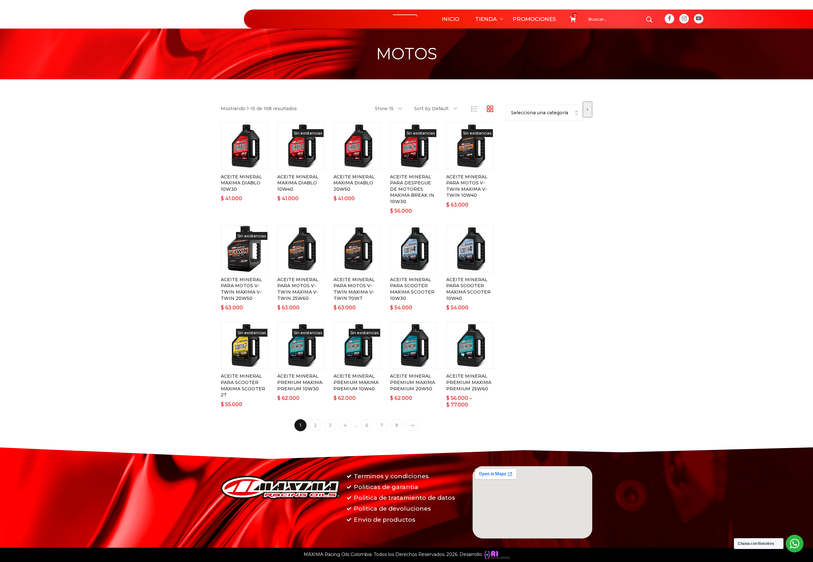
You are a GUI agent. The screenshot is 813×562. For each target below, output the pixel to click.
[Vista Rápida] (252, 162)
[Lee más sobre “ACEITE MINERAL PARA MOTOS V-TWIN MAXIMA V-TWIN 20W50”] (236, 265)
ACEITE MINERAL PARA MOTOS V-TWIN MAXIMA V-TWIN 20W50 (241, 289)
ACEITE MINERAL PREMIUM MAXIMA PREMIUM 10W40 (356, 382)
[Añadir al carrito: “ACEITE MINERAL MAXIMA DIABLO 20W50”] (349, 162)
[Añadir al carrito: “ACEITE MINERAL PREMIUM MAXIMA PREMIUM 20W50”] (405, 362)
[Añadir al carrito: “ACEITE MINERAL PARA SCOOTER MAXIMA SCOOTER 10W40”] (461, 265)
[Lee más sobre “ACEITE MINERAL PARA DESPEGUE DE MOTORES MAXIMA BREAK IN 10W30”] (405, 162)
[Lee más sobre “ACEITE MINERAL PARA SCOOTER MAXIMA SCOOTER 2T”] (236, 362)
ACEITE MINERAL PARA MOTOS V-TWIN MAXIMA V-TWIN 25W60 (298, 289)
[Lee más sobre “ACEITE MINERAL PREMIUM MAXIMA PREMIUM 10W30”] (292, 362)
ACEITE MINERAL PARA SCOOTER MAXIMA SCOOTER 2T (243, 385)
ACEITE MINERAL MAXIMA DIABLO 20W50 (354, 183)
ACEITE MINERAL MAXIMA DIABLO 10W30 (241, 183)
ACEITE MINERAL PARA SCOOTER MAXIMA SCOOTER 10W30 (412, 289)
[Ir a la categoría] (587, 109)
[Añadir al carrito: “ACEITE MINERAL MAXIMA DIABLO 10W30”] (236, 162)
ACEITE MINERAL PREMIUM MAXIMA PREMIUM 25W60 (468, 382)
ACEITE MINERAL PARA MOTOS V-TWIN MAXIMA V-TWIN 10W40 (466, 186)
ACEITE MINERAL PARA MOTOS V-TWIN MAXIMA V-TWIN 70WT (354, 289)
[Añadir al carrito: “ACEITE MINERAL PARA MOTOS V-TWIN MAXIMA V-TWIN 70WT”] (349, 265)
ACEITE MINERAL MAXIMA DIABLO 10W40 (298, 183)
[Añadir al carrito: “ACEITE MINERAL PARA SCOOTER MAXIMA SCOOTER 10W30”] (405, 265)
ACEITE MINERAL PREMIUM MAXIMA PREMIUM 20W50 (412, 382)
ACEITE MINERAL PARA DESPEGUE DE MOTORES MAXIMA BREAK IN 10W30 (412, 189)
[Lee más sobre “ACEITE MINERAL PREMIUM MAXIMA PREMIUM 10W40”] (349, 362)
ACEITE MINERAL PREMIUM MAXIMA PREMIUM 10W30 (299, 382)
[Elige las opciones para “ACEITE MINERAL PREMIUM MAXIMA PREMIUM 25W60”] (461, 362)
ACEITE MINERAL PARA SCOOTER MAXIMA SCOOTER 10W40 (468, 289)
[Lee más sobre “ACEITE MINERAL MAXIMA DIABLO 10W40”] (292, 162)
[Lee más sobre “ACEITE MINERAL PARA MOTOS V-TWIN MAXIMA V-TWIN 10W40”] (461, 162)
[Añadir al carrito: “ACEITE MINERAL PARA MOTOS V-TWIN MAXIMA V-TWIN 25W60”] (292, 265)
